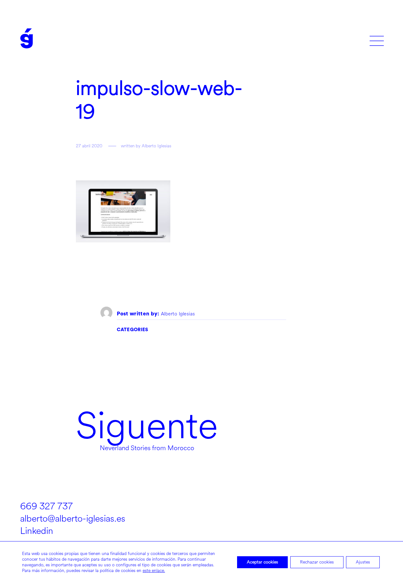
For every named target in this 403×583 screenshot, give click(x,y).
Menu (377, 38)
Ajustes (363, 562)
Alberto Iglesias (178, 314)
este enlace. (154, 571)
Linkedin (36, 531)
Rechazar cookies (317, 562)
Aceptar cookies (262, 562)
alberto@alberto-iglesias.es (72, 518)
